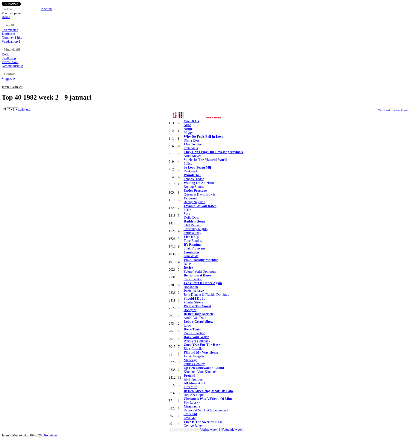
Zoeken (46, 9)
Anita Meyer (192, 156)
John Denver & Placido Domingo (206, 294)
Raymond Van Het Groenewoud (206, 410)
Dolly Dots (191, 217)
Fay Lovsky (192, 402)
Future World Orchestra (200, 271)
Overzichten (10, 30)
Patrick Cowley (194, 364)
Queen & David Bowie (199, 194)
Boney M (190, 310)
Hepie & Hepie (194, 395)
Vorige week (384, 110)
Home (6, 17)
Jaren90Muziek (12, 87)
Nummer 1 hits (12, 37)
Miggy (188, 132)
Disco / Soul (10, 62)
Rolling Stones (194, 186)
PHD (187, 210)
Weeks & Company (197, 341)
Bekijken (24, 109)
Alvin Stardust (193, 379)
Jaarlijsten (8, 34)
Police (188, 163)
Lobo (187, 325)
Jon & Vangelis (194, 356)
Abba (187, 125)
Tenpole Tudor (194, 179)
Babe (187, 264)
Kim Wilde (191, 256)
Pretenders (191, 148)
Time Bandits (193, 240)
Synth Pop (9, 58)
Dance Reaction (194, 333)
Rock (5, 54)
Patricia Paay (192, 233)
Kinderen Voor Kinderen (200, 371)
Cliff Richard (192, 225)
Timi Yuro (190, 387)
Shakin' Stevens (194, 248)
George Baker (193, 425)
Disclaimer (49, 435)
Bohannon (191, 287)
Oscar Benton (193, 279)
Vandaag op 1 (11, 41)
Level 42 (190, 418)
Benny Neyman (194, 202)
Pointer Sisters (193, 302)
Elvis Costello (193, 348)
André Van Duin (195, 318)
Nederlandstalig (12, 66)
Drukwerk (191, 171)
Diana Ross (191, 140)
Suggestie (8, 79)
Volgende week (401, 110)
